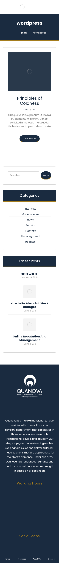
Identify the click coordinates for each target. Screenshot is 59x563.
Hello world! (29, 274)
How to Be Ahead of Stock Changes (29, 305)
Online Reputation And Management (29, 338)
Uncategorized (30, 236)
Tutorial (30, 225)
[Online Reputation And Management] (29, 324)
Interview (30, 209)
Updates (30, 242)
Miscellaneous (30, 214)
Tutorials (30, 231)
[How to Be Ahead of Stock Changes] (29, 291)
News (30, 219)
